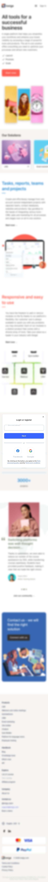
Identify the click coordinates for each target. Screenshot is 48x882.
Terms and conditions (32, 463)
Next (24, 436)
